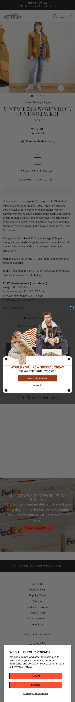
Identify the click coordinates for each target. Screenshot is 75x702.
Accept (36, 676)
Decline (35, 684)
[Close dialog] (72, 308)
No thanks (38, 385)
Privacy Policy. (23, 667)
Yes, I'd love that (37, 378)
